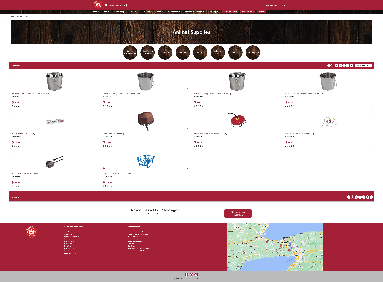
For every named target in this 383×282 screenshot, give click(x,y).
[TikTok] (196, 275)
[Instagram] (191, 275)
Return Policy (133, 236)
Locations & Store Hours (137, 232)
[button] (271, 5)
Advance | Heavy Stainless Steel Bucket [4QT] (213, 94)
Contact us (68, 234)
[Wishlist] (97, 88)
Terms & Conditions (135, 241)
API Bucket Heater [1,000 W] (23, 134)
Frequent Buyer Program (73, 236)
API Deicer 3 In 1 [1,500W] (113, 134)
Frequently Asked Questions (138, 234)
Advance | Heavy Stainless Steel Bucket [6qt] (304, 94)
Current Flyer (69, 241)
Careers (131, 244)
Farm (12, 16)
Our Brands (132, 246)
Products (5, 16)
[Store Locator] (271, 247)
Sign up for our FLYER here (238, 213)
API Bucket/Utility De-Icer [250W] (25, 174)
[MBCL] (31, 232)
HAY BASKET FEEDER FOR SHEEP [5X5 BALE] (122, 174)
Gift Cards (68, 239)
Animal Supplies (22, 16)
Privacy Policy (133, 239)
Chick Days (68, 244)
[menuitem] (96, 12)
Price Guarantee (70, 253)
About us (67, 232)
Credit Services (70, 251)
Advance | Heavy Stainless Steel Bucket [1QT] (30, 94)
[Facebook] (187, 275)
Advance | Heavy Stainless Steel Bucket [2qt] (121, 94)
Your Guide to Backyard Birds (139, 248)
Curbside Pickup (70, 248)
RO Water (68, 246)
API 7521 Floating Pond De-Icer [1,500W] (210, 134)
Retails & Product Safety (137, 251)
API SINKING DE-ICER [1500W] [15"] (299, 134)
